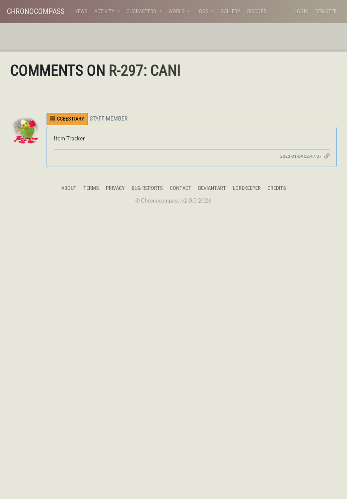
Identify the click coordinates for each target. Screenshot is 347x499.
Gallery (230, 11)
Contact (180, 188)
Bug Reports (147, 188)
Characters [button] (142, 11)
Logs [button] (203, 11)
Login (301, 11)
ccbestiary (70, 118)
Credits (276, 188)
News (81, 11)
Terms (91, 188)
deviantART (212, 188)
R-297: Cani (145, 71)
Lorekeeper (247, 188)
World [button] (177, 11)
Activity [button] (105, 11)
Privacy (115, 188)
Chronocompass (35, 11)
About (69, 188)
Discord (257, 11)
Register (326, 11)
